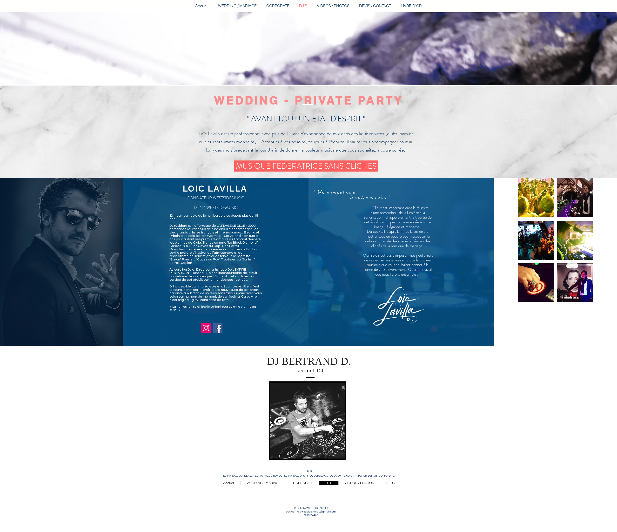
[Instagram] (206, 328)
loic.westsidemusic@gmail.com (316, 511)
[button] (536, 197)
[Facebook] (217, 328)
